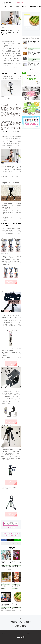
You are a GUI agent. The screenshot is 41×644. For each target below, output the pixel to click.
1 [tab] (29, 35)
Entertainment (33, 6)
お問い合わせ (29, 633)
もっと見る (31, 69)
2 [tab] (30, 35)
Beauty (11, 6)
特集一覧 (3, 633)
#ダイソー (10, 533)
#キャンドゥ (16, 533)
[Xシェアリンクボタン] (18, 626)
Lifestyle (17, 6)
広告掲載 (24, 633)
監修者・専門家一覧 (15, 633)
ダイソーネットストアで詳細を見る (10, 282)
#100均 (5, 533)
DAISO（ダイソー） (5, 253)
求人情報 (20, 633)
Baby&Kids (24, 6)
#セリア (7, 535)
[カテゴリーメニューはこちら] (39, 2)
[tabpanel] (31, 23)
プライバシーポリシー (36, 633)
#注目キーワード (14, 535)
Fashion (4, 6)
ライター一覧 (8, 633)
